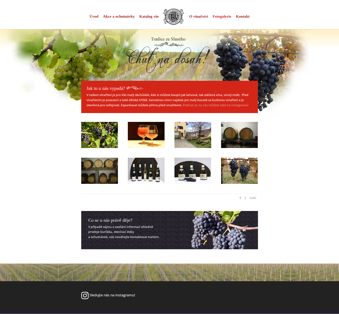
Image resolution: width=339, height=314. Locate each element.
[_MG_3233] (146, 183)
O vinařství (198, 17)
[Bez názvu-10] (99, 147)
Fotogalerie (222, 17)
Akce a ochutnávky (119, 17)
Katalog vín (149, 17)
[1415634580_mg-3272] (192, 183)
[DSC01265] (239, 147)
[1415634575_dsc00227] (239, 183)
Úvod (94, 17)
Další (253, 198)
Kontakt (242, 17)
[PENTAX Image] (99, 183)
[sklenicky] (146, 147)
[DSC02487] (192, 147)
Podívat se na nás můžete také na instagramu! (216, 105)
